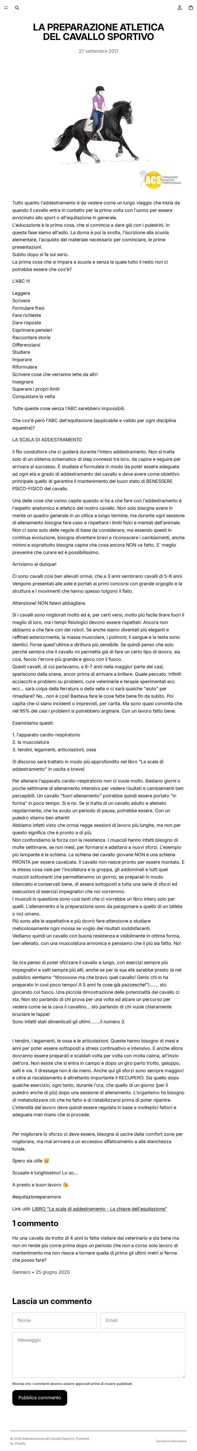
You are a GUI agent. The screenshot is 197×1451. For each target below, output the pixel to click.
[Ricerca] (17, 7)
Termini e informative (171, 1441)
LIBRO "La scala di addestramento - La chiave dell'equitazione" (99, 1209)
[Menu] (6, 8)
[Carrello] (190, 7)
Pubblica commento (39, 1397)
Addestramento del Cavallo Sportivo (48, 1438)
